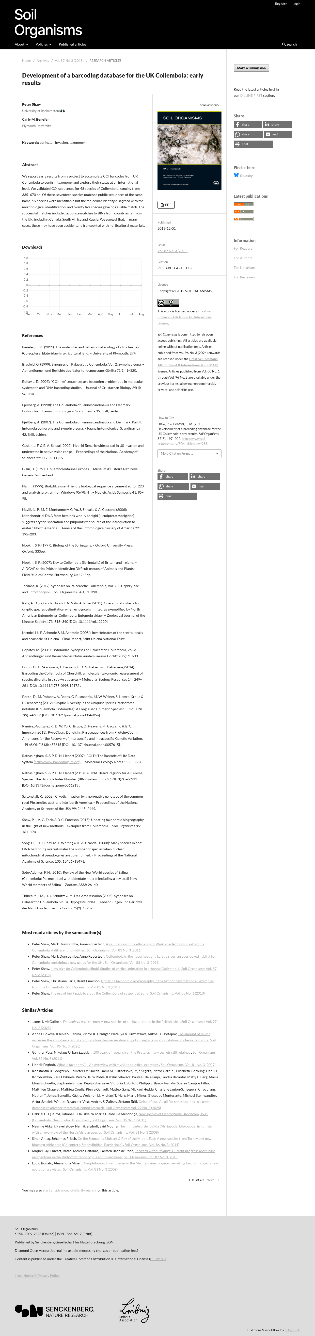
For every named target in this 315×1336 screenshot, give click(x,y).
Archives (43, 61)
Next (210, 1180)
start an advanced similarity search (69, 1190)
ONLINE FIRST (251, 95)
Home (26, 61)
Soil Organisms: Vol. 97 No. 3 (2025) (133, 1108)
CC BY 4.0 (158, 1259)
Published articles (72, 44)
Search (291, 44)
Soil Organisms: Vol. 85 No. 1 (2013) (177, 993)
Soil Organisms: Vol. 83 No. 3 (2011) (114, 950)
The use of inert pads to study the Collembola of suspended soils (100, 993)
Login (296, 4)
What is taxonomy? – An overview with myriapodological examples (108, 1064)
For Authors (243, 258)
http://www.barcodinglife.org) (57, 762)
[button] (173, 476)
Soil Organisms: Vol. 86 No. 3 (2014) (152, 1145)
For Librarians (244, 267)
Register (281, 4)
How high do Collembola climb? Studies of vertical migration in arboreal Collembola (115, 968)
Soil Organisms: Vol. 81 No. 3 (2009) (188, 1064)
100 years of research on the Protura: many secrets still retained (142, 1052)
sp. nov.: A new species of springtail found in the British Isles (121, 1021)
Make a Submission (251, 68)
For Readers (243, 248)
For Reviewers (245, 277)
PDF (167, 205)
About (20, 44)
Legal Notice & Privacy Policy (37, 1275)
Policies (42, 44)
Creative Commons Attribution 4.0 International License (185, 317)
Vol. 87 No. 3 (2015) (69, 61)
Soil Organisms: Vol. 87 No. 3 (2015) (151, 1157)
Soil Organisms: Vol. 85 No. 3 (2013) (93, 987)
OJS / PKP (292, 1330)
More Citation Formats (177, 453)
